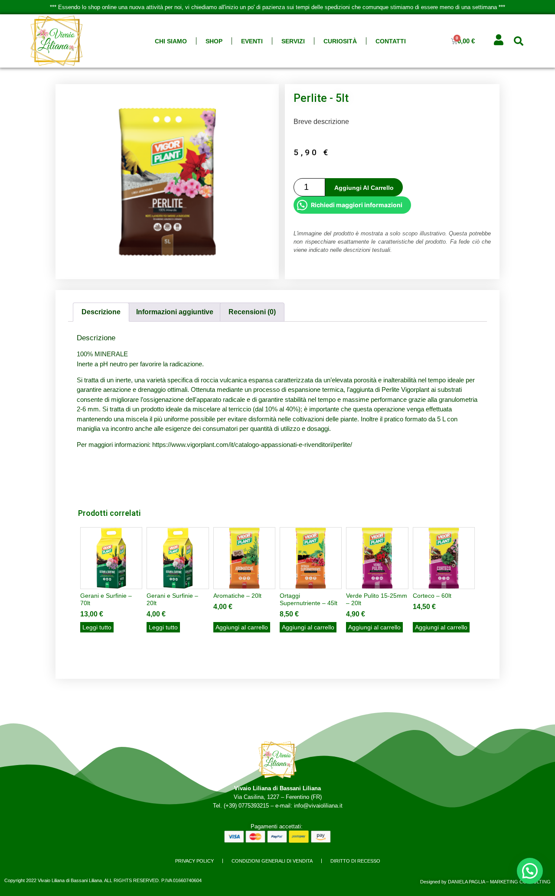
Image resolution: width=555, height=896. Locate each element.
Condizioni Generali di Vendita (272, 860)
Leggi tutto (96, 627)
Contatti (390, 41)
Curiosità (340, 41)
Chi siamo (171, 41)
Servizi (293, 41)
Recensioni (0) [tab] (252, 312)
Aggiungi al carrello (364, 187)
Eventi (252, 41)
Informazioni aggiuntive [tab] (174, 312)
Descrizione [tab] (101, 312)
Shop (214, 41)
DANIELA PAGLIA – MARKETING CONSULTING (499, 881)
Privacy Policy (194, 860)
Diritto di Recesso (355, 860)
